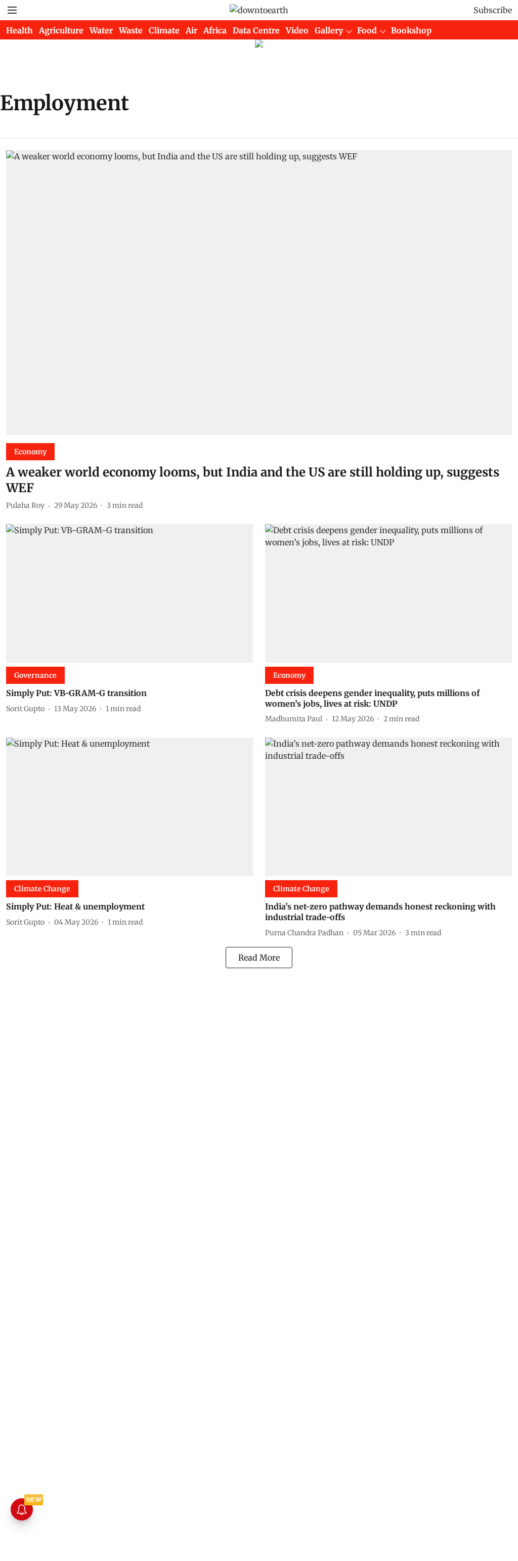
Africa (215, 30)
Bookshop (411, 30)
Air (191, 30)
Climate (164, 30)
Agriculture (61, 30)
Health (19, 30)
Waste (131, 30)
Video (297, 30)
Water (101, 30)
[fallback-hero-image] (259, 292)
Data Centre (256, 30)
